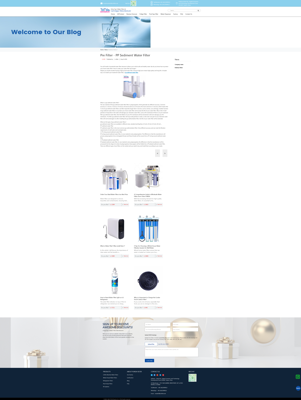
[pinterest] (151, 375)
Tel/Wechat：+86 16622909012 (159, 387)
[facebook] (160, 375)
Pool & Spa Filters (107, 383)
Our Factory (130, 375)
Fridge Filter (143, 14)
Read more (126, 204)
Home (113, 14)
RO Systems (106, 386)
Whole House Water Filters (110, 377)
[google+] (157, 375)
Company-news (179, 64)
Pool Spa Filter (153, 14)
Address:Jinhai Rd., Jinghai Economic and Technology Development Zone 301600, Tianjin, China (188, 3)
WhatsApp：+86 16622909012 (159, 390)
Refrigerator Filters (108, 380)
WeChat (127, 3)
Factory (175, 14)
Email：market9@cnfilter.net (158, 393)
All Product (120, 14)
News (106, 49)
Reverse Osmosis (132, 14)
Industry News (113, 49)
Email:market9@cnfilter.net (110, 3)
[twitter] (163, 375)
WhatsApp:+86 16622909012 (161, 4)
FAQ (181, 14)
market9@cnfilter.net (164, 338)
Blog (128, 380)
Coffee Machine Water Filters (110, 375)
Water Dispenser (166, 14)
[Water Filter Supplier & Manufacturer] (105, 10)
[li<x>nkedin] (154, 375)
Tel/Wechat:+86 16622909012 (161, 2)
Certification (130, 377)
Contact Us (188, 14)
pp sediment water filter (131, 72)
